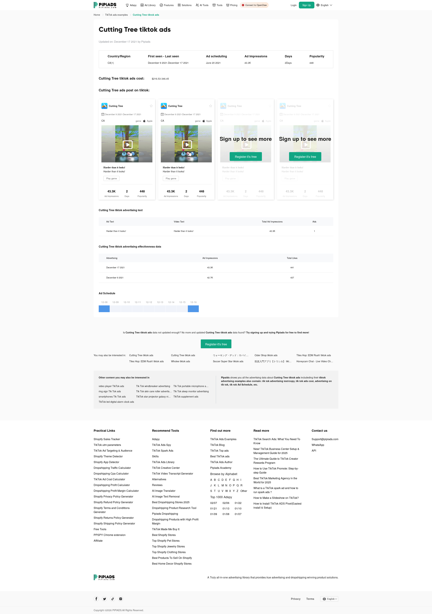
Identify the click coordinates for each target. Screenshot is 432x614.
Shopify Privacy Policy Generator (113, 496)
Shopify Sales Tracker (107, 439)
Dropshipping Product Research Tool (174, 508)
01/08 (226, 514)
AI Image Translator (163, 491)
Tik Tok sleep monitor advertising (191, 391)
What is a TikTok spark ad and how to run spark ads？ (275, 490)
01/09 (213, 514)
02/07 (213, 503)
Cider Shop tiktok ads (266, 355)
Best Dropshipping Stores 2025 (171, 502)
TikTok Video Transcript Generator (172, 473)
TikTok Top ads (219, 450)
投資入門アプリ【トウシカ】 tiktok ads (275, 361)
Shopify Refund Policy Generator (113, 502)
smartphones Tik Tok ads (112, 396)
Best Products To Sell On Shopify (172, 558)
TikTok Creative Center (166, 468)
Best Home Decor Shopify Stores (172, 563)
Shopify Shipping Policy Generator (114, 523)
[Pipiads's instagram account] (120, 599)
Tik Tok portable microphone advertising (192, 386)
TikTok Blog (217, 445)
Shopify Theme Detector (108, 456)
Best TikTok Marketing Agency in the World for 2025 (275, 480)
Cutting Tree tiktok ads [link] (146, 14)
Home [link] (97, 14)
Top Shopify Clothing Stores (169, 552)
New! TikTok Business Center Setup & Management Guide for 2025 (276, 451)
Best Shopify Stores (164, 535)
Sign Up (306, 5)
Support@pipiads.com (325, 439)
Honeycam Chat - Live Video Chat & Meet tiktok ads (317, 361)
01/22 (238, 503)
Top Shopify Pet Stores (166, 540)
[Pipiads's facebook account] (96, 599)
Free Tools (100, 529)
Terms (310, 599)
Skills (155, 456)
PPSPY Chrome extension (110, 535)
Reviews (157, 485)
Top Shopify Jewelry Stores (168, 546)
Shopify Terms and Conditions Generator (112, 510)
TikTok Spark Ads (162, 450)
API (314, 450)
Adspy (156, 439)
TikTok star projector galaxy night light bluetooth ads (155, 396)
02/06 (226, 503)
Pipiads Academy (220, 468)
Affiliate (98, 540)
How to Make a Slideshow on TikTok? (276, 498)
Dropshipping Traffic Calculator (112, 468)
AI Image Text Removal (166, 496)
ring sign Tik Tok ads (110, 391)
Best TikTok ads (220, 456)
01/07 (238, 514)
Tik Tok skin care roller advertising (154, 391)
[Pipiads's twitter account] (104, 599)
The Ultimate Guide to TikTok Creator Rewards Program (275, 461)
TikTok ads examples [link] (116, 14)
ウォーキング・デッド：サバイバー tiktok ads (234, 355)
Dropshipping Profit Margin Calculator (116, 491)
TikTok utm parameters (107, 445)
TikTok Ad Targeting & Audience (113, 450)
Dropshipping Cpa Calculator (111, 473)
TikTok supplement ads (185, 396)
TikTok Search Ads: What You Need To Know (276, 441)
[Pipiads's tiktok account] (112, 599)
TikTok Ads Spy (161, 445)
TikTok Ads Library (163, 462)
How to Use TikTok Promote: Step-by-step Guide (276, 470)
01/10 (238, 508)
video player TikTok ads (111, 386)
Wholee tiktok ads (180, 361)
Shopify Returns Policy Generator (114, 518)
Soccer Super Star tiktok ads (228, 361)
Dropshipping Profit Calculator (112, 485)
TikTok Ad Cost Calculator (109, 479)
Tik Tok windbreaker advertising (153, 386)
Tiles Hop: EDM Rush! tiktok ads (313, 355)
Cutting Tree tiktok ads (141, 355)
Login (294, 5)
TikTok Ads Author (221, 462)
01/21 (213, 508)
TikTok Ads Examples (223, 439)
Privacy (296, 599)
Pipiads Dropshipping (165, 514)
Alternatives (159, 479)
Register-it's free (246, 156)
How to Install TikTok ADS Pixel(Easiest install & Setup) (277, 505)
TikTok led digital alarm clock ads (116, 401)
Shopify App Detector (106, 462)
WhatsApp (318, 445)
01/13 (226, 508)
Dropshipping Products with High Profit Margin (175, 521)
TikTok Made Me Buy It (165, 529)
